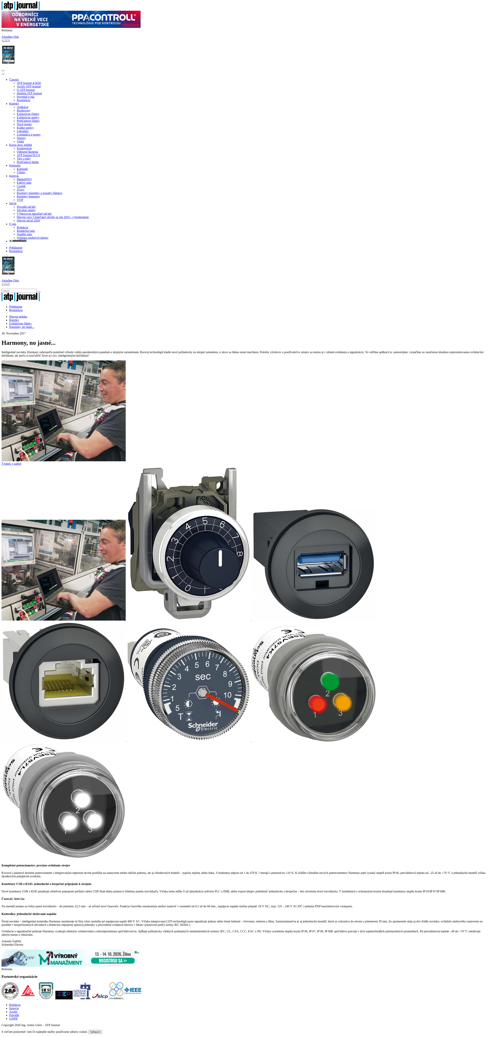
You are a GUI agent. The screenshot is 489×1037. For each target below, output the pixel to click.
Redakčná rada (26, 230)
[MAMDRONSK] (116, 998)
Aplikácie (22, 107)
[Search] (39, 291)
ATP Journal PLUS (28, 155)
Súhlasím (95, 1032)
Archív (13, 1011)
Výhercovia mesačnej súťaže (34, 213)
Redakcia (22, 227)
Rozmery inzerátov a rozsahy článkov (39, 193)
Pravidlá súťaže (26, 206)
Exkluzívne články (28, 114)
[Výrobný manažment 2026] (71, 965)
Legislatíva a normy (29, 134)
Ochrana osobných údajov (33, 237)
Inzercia (14, 175)
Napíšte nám (24, 234)
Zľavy (20, 189)
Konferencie (24, 148)
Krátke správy (25, 127)
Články (21, 172)
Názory (21, 138)
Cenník (21, 186)
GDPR (13, 1018)
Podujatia (14, 165)
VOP (20, 200)
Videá (20, 141)
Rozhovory (23, 110)
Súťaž (12, 203)
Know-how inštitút (20, 145)
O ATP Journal (26, 89)
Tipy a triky (24, 158)
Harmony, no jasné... (21, 327)
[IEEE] (132, 998)
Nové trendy (24, 124)
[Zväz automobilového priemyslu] (10, 998)
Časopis (14, 79)
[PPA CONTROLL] (71, 26)
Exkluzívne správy (28, 117)
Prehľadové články (28, 120)
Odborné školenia (27, 151)
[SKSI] (46, 998)
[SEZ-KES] (28, 998)
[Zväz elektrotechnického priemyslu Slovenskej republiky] (64, 998)
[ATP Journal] (21, 9)
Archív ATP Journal (29, 86)
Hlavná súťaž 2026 (28, 220)
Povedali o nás (25, 96)
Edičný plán (24, 182)
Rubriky (14, 103)
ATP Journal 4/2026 (29, 83)
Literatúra (22, 131)
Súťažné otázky (26, 210)
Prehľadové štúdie (28, 162)
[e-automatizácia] (18, 241)
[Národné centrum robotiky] (82, 998)
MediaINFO (24, 179)
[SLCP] (100, 998)
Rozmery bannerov (28, 196)
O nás (12, 224)
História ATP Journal (29, 93)
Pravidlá (14, 1015)
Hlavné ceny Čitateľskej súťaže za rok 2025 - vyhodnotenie (53, 217)
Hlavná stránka (18, 316)
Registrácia (23, 100)
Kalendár (22, 169)
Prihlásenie (15, 247)
